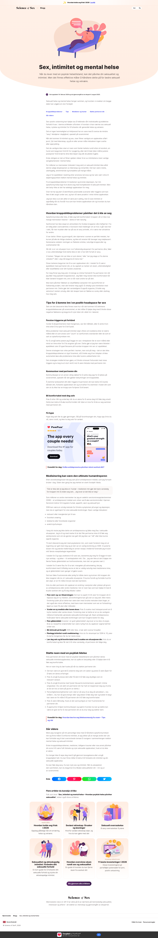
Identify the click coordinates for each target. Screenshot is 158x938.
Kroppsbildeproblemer (54, 112)
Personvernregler (149, 922)
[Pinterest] (74, 779)
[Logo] (25, 8)
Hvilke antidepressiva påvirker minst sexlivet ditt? (83, 467)
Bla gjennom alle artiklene (79, 884)
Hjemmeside (6, 916)
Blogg (42, 8)
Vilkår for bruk (137, 922)
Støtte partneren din (97, 112)
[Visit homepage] (79, 897)
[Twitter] (104, 779)
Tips (67, 112)
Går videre (50, 115)
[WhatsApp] (89, 779)
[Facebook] (59, 779)
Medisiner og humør (79, 112)
